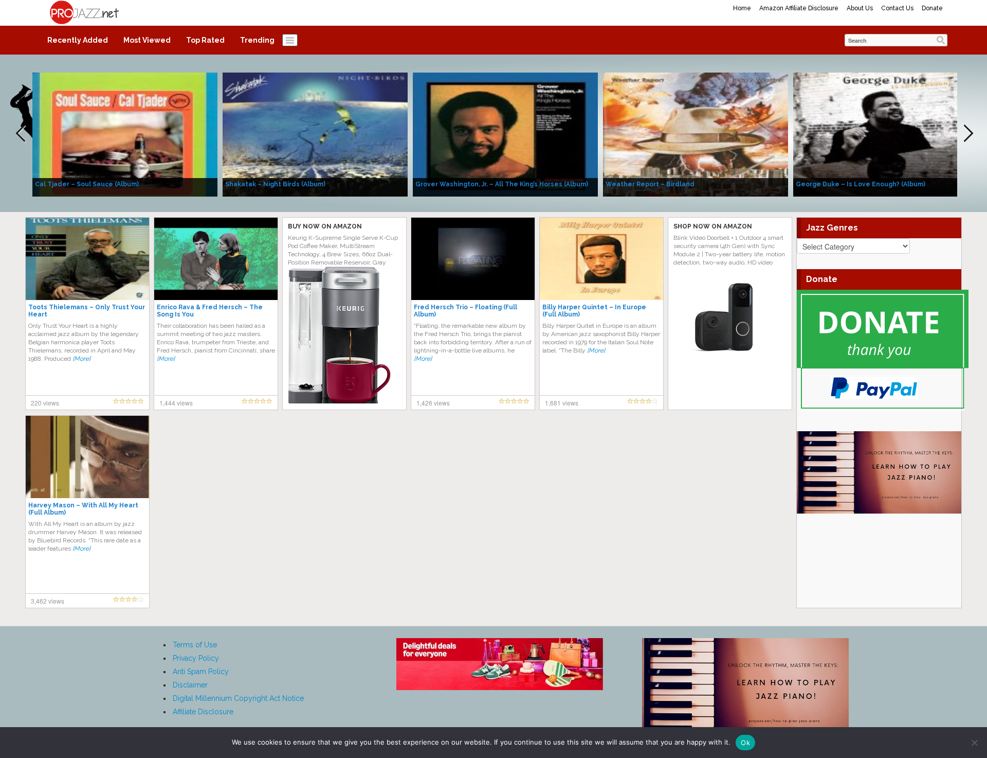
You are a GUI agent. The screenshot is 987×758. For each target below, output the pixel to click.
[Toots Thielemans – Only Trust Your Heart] (87, 258)
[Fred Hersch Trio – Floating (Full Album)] (473, 258)
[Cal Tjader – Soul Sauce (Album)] (124, 134)
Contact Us (897, 8)
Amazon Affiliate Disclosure (798, 8)
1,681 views (561, 402)
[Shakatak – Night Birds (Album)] (315, 134)
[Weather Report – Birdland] (695, 134)
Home (742, 8)
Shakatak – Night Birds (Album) (275, 184)
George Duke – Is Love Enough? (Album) (860, 184)
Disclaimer (190, 685)
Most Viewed (147, 40)
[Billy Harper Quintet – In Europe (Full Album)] (601, 258)
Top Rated (205, 40)
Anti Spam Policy (201, 671)
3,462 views (47, 600)
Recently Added (77, 40)
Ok (745, 742)
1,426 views (433, 402)
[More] (81, 358)
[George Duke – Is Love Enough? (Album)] (885, 134)
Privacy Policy (196, 658)
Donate (932, 8)
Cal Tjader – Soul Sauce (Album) (87, 184)
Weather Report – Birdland (650, 184)
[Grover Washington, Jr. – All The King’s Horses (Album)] (505, 134)
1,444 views (176, 402)
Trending (257, 40)
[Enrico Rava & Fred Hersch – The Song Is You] (216, 258)
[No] (974, 742)
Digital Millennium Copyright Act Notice (238, 698)
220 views (45, 402)
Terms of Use (195, 645)
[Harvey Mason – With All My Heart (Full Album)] (87, 456)
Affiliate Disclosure (203, 712)
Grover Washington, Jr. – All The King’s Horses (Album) (501, 184)
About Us (860, 8)
